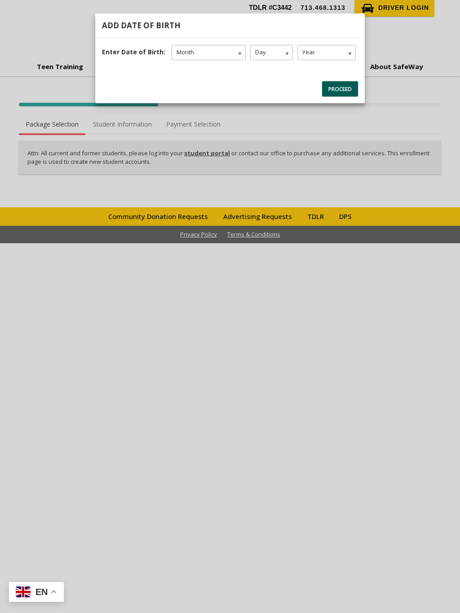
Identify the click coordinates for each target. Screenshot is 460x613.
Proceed (340, 89)
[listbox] (209, 52)
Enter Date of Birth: (132, 52)
